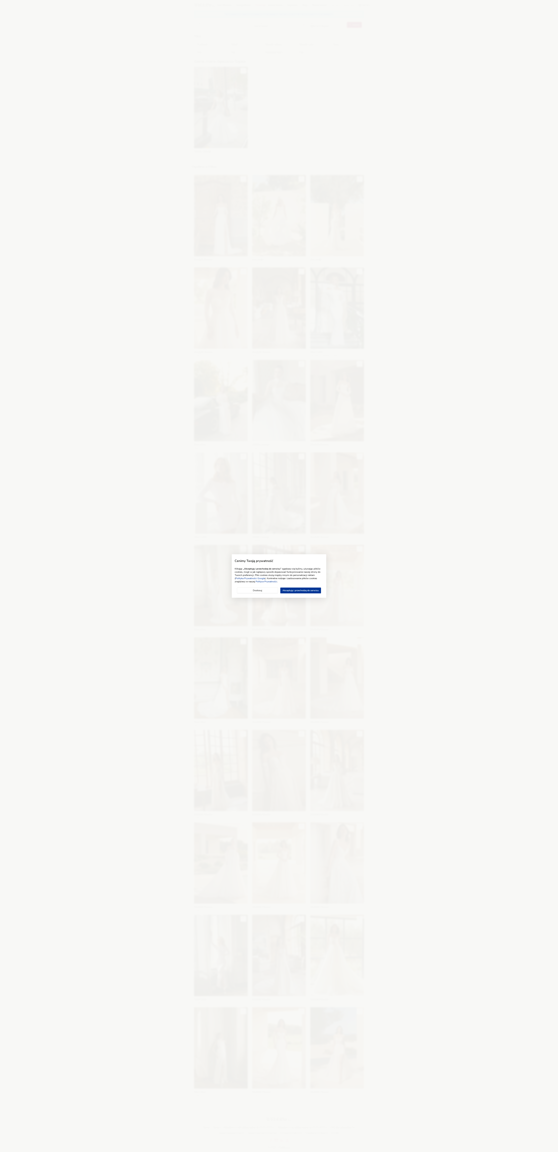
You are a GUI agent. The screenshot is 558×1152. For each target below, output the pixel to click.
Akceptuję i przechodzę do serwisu (300, 590)
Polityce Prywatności (266, 581)
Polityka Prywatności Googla (250, 578)
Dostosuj (257, 590)
